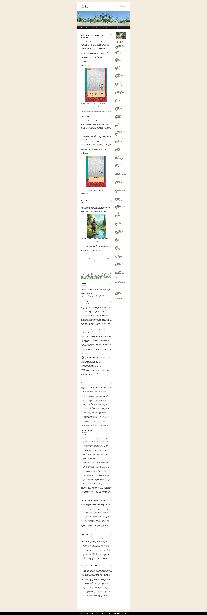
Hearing (87, 266)
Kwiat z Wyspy (85, 116)
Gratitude (100, 265)
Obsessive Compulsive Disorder (105, 270)
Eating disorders (119, 111)
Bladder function (86, 260)
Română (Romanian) (119, 229)
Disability (99, 263)
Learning (95, 268)
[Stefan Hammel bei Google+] (120, 42)
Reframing (99, 273)
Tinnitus (86, 277)
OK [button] (125, 613)
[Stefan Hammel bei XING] (122, 42)
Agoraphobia (110, 258)
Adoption (101, 258)
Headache (82, 266)
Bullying (82, 261)
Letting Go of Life (86, 534)
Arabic (117, 67)
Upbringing (104, 277)
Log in (117, 291)
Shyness (96, 275)
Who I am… (118, 48)
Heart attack (91, 266)
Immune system (97, 267)
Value (107, 277)
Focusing (105, 264)
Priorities (110, 272)
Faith (86, 264)
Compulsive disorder (89, 262)
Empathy (117, 115)
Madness (108, 268)
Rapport (90, 273)
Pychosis (84, 273)
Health (85, 266)
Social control (103, 275)
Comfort (107, 261)
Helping (94, 266)
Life (100, 268)
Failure (84, 264)
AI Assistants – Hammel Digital (117, 27)
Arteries (95, 259)
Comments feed (118, 293)
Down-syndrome (107, 263)
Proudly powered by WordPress (103, 611)
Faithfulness (89, 264)
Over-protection (86, 271)
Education (118, 114)
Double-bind (102, 263)
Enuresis (117, 118)
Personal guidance (91, 272)
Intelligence (110, 267)
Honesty (100, 266)
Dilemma (95, 263)
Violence (109, 277)
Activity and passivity (90, 258)
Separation (105, 111)
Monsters (103, 269)
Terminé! (83, 284)
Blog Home (82, 27)
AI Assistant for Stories (120, 45)
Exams (82, 264)
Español (117, 119)
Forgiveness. (109, 264)
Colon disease (104, 261)
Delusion (110, 262)
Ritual (96, 274)
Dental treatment (83, 263)
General (92, 265)
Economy (117, 112)
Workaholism (91, 278)
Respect (89, 274)
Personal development (84, 272)
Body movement (100, 260)
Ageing (106, 258)
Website (87, 27)
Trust (94, 277)
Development (92, 263)
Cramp (103, 262)
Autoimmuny (101, 259)
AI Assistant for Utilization (120, 46)
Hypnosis (90, 267)
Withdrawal (84, 278)
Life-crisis (102, 268)
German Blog (92, 27)
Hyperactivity (86, 267)
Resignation (82, 274)
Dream (117, 109)
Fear (94, 264)
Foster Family (83, 265)
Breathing (107, 260)
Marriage (82, 269)
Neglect (87, 270)
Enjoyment (118, 117)
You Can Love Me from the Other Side (93, 500)
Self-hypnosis (109, 274)
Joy (89, 268)
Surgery (94, 276)
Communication (83, 262)
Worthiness (95, 278)
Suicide (92, 276)
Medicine (90, 269)
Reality (92, 273)
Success (89, 276)
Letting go (98, 268)
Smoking (99, 275)
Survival (97, 276)
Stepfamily (109, 275)
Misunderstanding (99, 269)
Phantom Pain (103, 272)
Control (100, 262)
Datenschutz (108, 27)
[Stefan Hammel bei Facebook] (117, 42)
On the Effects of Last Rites (90, 566)
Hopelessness (106, 266)
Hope (89, 195)
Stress (82, 276)
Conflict (97, 262)
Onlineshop (101, 106)
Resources (98, 195)
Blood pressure (95, 260)
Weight (82, 278)
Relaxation (103, 273)
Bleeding (91, 260)
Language (99, 111)
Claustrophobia (99, 261)
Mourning (110, 269)
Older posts (83, 602)
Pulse (81, 273)
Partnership (95, 271)
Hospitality (82, 267)
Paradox (91, 271)
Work (87, 278)
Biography (82, 260)
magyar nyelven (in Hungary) (121, 174)
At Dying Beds (85, 302)
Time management (119, 256)
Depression (88, 263)
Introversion (86, 268)
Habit (110, 265)
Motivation (106, 269)
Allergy (85, 259)
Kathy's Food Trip (119, 284)
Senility (87, 275)
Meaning (88, 269)
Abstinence (85, 258)
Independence (102, 267)
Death (84, 111)
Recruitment (96, 273)
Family (92, 264)
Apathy (92, 259)
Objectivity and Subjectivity (96, 270)
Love (105, 268)
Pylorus (87, 273)
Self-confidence (104, 274)
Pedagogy (108, 271)
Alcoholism (82, 259)
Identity (96, 111)
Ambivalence (89, 259)
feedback (89, 253)
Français (101, 295)
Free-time (86, 265)
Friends (89, 265)
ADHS (98, 258)
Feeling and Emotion (89, 111)
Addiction (95, 258)
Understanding (100, 277)
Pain (89, 271)
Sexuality (93, 275)
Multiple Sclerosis (83, 270)
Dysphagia (118, 110)
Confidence (94, 262)
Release (106, 273)
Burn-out (84, 261)
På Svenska (105, 271)
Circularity (94, 261)
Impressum (120, 298)
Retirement (93, 274)
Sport (106, 275)
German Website (98, 27)
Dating (105, 262)
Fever (103, 264)
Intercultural (82, 268)
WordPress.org (118, 294)
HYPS (84, 5)
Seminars (117, 234)
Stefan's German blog (119, 286)
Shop (104, 27)
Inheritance (106, 267)
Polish (102, 111)
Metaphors (94, 269)
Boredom (104, 260)
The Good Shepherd (87, 383)
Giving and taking (96, 265)
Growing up (107, 265)
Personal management (97, 272)
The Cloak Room (86, 430)
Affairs (104, 258)
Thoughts (107, 276)
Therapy (104, 276)
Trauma (92, 277)
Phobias (107, 272)
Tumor (97, 277)
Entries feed (118, 292)
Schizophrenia (99, 274)
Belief (108, 259)
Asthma (98, 259)
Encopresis (118, 116)
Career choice (90, 261)
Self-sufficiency (83, 275)
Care (87, 261)
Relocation (109, 273)
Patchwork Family (100, 271)
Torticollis (89, 277)
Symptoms (100, 276)
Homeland (97, 266)
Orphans (82, 271)
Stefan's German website (120, 287)
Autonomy (105, 259)
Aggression (118, 60)
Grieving (93, 111)
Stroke (84, 276)
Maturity (85, 269)
